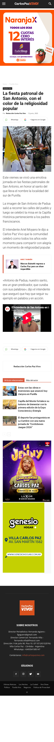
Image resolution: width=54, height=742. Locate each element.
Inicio (5, 84)
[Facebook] (16, 674)
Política (7, 687)
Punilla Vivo (13, 84)
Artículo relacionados (13, 380)
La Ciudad (34, 684)
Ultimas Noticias (10, 684)
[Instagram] (23, 674)
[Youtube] (38, 674)
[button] (50, 4)
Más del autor (32, 380)
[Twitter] (31, 674)
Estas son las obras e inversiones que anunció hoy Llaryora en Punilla (32, 390)
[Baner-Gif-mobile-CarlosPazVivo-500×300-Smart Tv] (23, 572)
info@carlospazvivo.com (33, 655)
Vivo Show (44, 684)
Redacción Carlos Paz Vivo (16, 113)
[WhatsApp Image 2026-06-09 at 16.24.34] (27, 501)
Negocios (27, 687)
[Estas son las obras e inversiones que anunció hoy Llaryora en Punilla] (10, 391)
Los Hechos (23, 684)
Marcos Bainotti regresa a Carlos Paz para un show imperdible (32, 266)
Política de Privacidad (42, 687)
